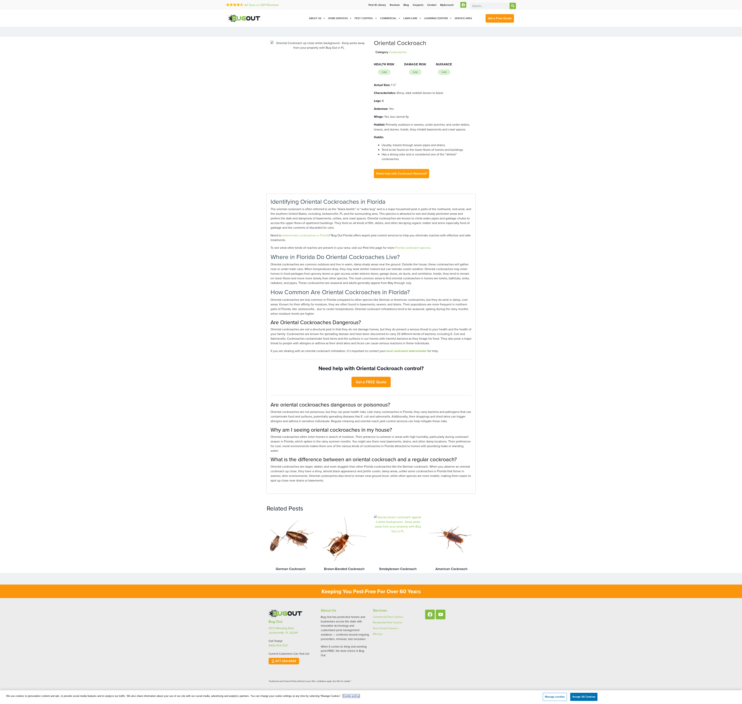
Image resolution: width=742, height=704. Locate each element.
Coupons (418, 5)
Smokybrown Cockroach (398, 568)
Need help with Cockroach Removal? (401, 173)
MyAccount (447, 5)
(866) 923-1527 (278, 645)
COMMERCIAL (388, 18)
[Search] (513, 6)
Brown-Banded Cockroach (344, 568)
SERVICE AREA (463, 18)
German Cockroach (290, 568)
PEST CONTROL (364, 18)
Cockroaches (398, 52)
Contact (431, 5)
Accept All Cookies (583, 696)
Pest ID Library (377, 5)
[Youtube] (440, 614)
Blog (406, 5)
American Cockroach (451, 568)
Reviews (269, 5)
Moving (377, 634)
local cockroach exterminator (406, 351)
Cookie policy (351, 696)
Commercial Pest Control (387, 617)
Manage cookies (555, 696)
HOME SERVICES (338, 18)
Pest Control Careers (385, 628)
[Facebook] (463, 5)
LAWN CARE (410, 18)
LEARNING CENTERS (436, 18)
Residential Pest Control (387, 622)
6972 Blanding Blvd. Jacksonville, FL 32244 (283, 630)
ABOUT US (315, 18)
